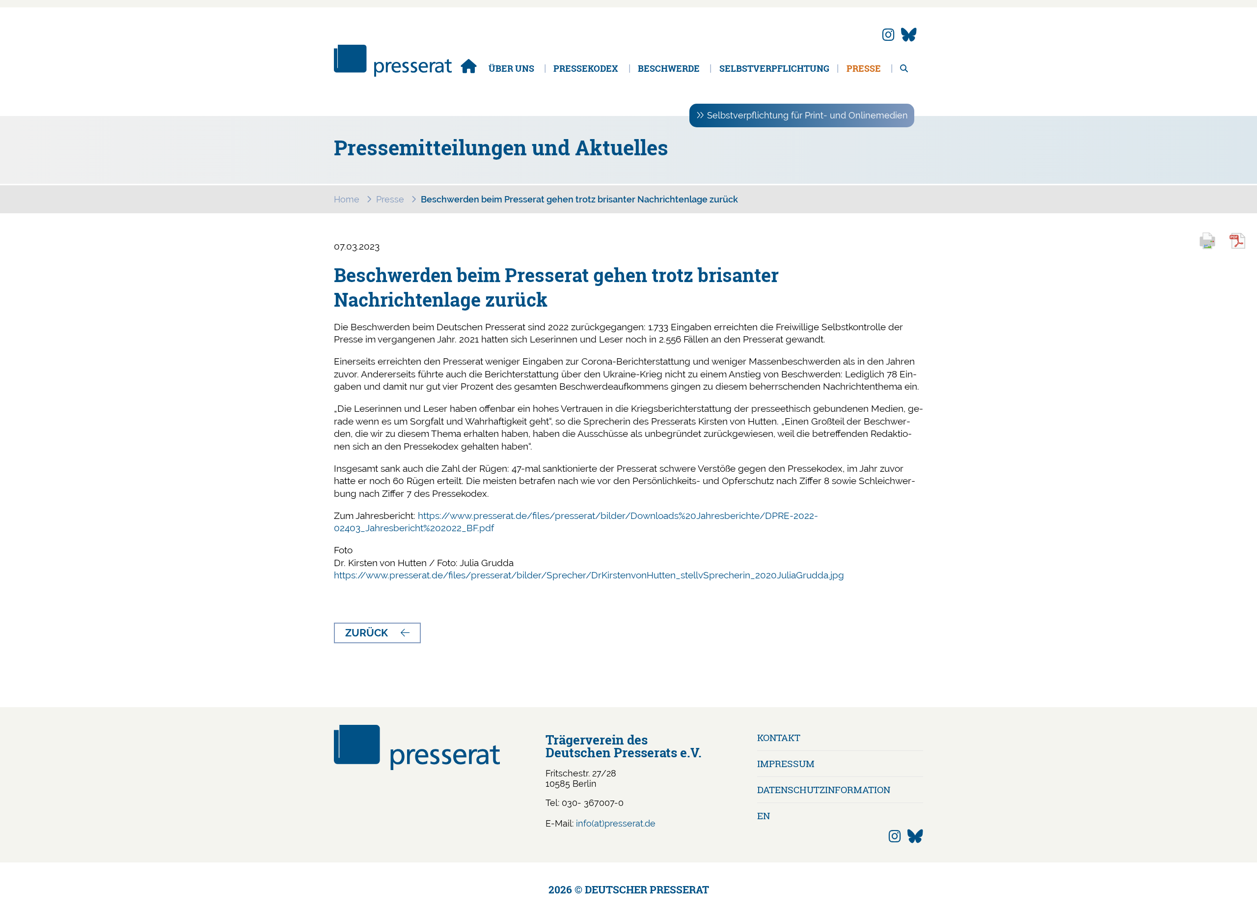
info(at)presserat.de (616, 823)
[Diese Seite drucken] (1212, 247)
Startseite (468, 65)
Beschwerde (669, 68)
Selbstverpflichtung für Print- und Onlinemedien (807, 115)
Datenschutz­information (823, 789)
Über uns (511, 68)
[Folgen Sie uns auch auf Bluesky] (909, 35)
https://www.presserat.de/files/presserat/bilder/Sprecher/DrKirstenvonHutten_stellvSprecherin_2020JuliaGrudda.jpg (589, 575)
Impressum (786, 763)
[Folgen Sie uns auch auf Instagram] (888, 35)
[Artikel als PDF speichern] (1243, 247)
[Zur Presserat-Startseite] (393, 73)
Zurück (366, 633)
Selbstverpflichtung (774, 68)
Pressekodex (585, 68)
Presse (864, 68)
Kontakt (778, 737)
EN (763, 815)
